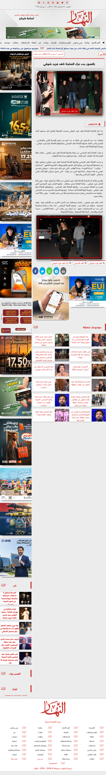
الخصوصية (53, 763)
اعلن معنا (14, 758)
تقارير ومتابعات (65, 42)
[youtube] (58, 3)
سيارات (14, 754)
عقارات (91, 758)
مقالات (15, 42)
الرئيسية (92, 727)
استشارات (91, 745)
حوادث (46, 42)
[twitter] (62, 3)
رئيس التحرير (91, 749)
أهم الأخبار (96, 42)
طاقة (66, 754)
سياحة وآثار (66, 758)
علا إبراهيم (92, 123)
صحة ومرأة (66, 745)
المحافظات (25, 42)
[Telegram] (56, 271)
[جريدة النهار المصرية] (53, 33)
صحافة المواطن (66, 740)
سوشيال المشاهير (40, 745)
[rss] (53, 3)
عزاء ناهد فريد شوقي (60, 263)
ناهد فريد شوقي (96, 263)
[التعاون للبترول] (16, 278)
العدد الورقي (92, 754)
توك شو (14, 745)
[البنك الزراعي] (87, 291)
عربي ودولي (77, 42)
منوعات (7, 42)
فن (39, 42)
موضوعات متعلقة (92, 327)
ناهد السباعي (79, 263)
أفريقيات (40, 754)
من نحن (40, 758)
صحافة (91, 740)
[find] (48, 3)
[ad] (16, 70)
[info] (44, 3)
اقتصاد (53, 42)
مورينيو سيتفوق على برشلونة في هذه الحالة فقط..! (50, 48)
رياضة (87, 42)
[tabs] (39, 3)
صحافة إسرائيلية (14, 749)
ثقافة (34, 42)
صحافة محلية (66, 749)
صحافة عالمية (40, 749)
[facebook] (67, 3)
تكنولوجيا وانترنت (40, 740)
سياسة (14, 740)
